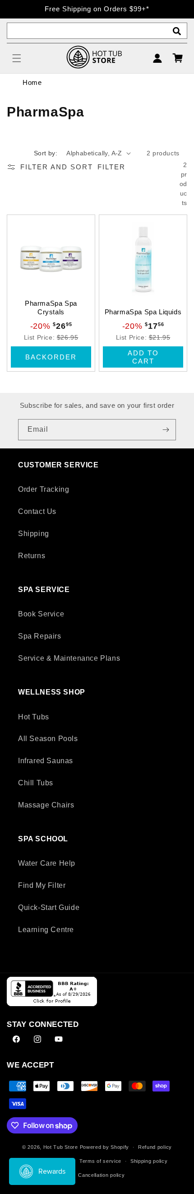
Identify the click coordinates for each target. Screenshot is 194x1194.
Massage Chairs (46, 805)
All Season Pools (48, 738)
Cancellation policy (101, 1175)
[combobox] (97, 30)
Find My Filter (41, 885)
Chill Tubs (35, 783)
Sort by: (45, 153)
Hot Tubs (33, 717)
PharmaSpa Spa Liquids (143, 312)
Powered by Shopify (104, 1147)
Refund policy (155, 1147)
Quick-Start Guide (48, 907)
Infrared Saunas (45, 761)
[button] (17, 58)
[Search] (177, 31)
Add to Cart (143, 357)
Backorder (51, 357)
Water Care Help (46, 863)
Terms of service (100, 1161)
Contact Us (37, 511)
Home (32, 82)
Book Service (41, 614)
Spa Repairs (39, 636)
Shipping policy (149, 1161)
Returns (31, 556)
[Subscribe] (166, 429)
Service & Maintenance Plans (69, 658)
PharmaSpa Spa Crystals (51, 307)
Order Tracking (43, 489)
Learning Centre (46, 929)
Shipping (33, 533)
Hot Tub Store (60, 1147)
